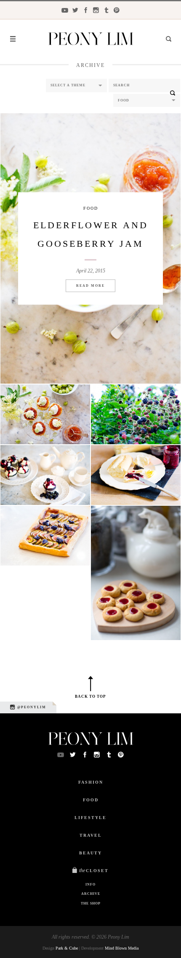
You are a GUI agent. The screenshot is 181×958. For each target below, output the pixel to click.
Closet (94, 870)
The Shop (91, 903)
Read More (90, 286)
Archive (90, 894)
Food (90, 208)
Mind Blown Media (121, 948)
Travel (91, 835)
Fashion (90, 782)
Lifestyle (90, 817)
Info (90, 884)
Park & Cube (67, 948)
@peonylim (31, 707)
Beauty (90, 853)
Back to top (90, 696)
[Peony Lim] (90, 40)
